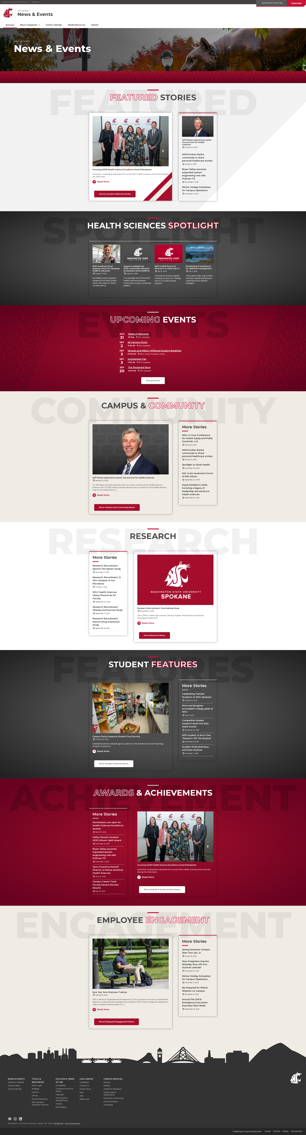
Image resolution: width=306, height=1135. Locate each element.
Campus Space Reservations (110, 1093)
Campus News (14, 1086)
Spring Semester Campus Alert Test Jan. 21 (196, 951)
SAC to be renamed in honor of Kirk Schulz (197, 475)
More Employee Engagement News (116, 1022)
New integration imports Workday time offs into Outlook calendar (195, 964)
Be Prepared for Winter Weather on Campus (195, 989)
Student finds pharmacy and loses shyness (195, 748)
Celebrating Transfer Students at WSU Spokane (197, 695)
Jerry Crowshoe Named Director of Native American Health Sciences (108, 870)
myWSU (35, 1092)
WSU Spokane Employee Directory (40, 1103)
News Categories (28, 25)
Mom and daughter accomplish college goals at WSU (197, 708)
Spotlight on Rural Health (196, 464)
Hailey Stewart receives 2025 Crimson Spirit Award (107, 839)
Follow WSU (296, 1131)
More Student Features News (113, 764)
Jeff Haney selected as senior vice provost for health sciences (197, 142)
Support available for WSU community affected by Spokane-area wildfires (137, 268)
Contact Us (84, 1086)
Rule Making (61, 1107)
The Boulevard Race (139, 367)
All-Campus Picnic (138, 342)
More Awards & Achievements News (162, 889)
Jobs (81, 1096)
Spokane (35, 2)
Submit (94, 25)
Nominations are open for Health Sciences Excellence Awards (108, 825)
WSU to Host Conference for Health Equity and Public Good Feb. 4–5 (197, 438)
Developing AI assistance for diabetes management (199, 267)
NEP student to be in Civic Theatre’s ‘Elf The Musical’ (196, 737)
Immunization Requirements (62, 1099)
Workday (35, 1089)
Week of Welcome (138, 334)
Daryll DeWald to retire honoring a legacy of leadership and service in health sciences (195, 490)
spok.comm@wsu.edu (72, 1123)
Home (11, 25)
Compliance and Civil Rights (64, 1090)
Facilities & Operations (113, 1089)
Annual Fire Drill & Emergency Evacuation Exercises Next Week (195, 1002)
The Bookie (108, 1105)
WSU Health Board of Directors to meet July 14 (167, 267)
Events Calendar (54, 25)
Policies (59, 1104)
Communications (111, 1101)
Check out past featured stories (115, 194)
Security (107, 1082)
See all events (153, 380)
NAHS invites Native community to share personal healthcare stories (197, 157)
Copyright (60, 1095)
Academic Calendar (16, 1082)
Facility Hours (85, 1089)
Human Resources (39, 1099)
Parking (107, 1086)
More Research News (154, 635)
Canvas (35, 1095)
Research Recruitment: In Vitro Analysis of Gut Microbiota (107, 580)
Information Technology (114, 1098)
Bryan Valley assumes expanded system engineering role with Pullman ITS (194, 174)
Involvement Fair (137, 359)
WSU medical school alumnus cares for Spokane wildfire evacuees (106, 268)
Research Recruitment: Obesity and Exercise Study (108, 608)
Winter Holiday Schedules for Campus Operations (196, 188)
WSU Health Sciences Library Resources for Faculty (105, 595)
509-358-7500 (59, 1123)
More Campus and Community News (117, 507)
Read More (103, 181)
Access (268, 1131)
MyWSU (285, 1131)
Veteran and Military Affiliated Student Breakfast (154, 350)
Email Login (37, 1085)
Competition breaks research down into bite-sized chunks (195, 723)
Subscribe (296, 3)
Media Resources (76, 25)
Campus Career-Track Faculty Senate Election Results (106, 884)
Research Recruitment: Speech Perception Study (107, 567)
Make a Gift (84, 1099)
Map (81, 1092)
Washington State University (15, 2)
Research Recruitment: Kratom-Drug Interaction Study (106, 621)
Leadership (84, 1082)
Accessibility (61, 1085)
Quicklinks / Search (271, 3)
